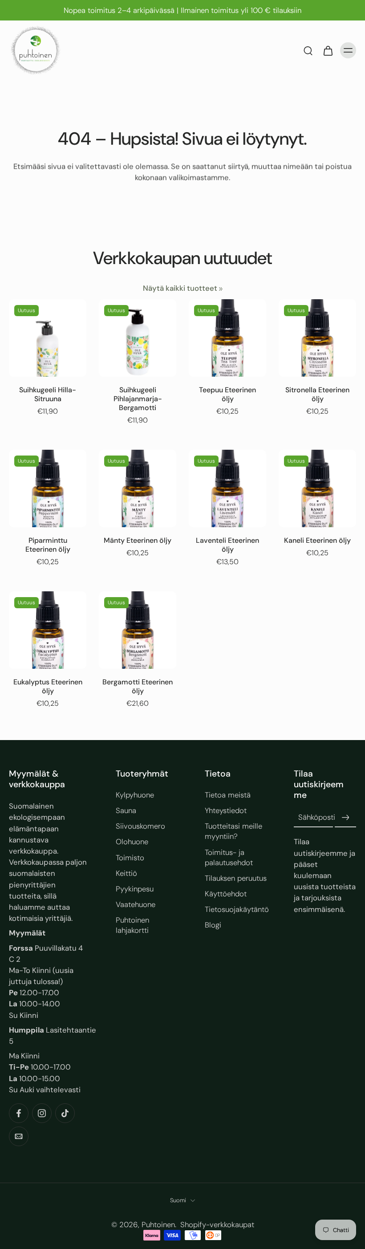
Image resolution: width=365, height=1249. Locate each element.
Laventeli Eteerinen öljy (227, 545)
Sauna (126, 810)
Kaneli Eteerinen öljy (317, 540)
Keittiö (126, 873)
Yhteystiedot (226, 810)
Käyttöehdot (226, 893)
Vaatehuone (135, 904)
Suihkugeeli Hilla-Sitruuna (47, 394)
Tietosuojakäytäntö (236, 909)
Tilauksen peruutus (236, 878)
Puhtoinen (158, 1224)
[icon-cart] (327, 50)
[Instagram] (42, 1113)
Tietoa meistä (228, 795)
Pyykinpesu (135, 888)
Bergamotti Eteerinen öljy (137, 686)
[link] (221, 289)
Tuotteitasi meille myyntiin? (233, 831)
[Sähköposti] (18, 1136)
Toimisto (130, 857)
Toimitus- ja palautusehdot (229, 857)
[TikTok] (65, 1113)
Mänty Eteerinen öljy (137, 540)
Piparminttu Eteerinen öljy (47, 545)
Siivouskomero (140, 826)
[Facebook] (18, 1113)
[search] (308, 50)
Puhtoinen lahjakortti (132, 925)
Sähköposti (316, 817)
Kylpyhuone (135, 795)
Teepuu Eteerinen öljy (227, 394)
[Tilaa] (345, 817)
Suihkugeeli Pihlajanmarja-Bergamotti (138, 398)
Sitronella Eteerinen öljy (317, 394)
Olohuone (132, 841)
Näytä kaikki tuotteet (180, 288)
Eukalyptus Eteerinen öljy (47, 686)
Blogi (213, 925)
